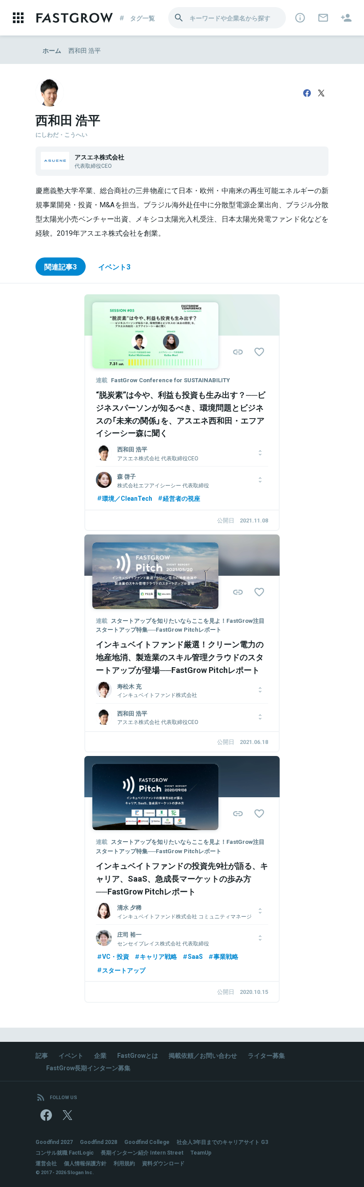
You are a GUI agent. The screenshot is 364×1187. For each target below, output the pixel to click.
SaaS (195, 956)
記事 (42, 1055)
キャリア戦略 (158, 956)
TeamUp (200, 1152)
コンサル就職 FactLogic (65, 1152)
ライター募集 (266, 1055)
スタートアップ (124, 969)
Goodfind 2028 (98, 1142)
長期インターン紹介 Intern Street (142, 1152)
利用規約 (124, 1163)
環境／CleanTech (127, 498)
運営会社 (46, 1163)
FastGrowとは (137, 1055)
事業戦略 (226, 956)
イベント (71, 1055)
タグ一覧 (142, 17)
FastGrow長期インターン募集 (88, 1067)
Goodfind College (147, 1142)
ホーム (52, 50)
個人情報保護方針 (85, 1163)
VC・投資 (115, 956)
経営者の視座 (181, 498)
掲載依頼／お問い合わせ (203, 1055)
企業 (100, 1055)
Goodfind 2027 (54, 1142)
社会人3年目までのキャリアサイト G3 (222, 1142)
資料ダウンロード (163, 1163)
